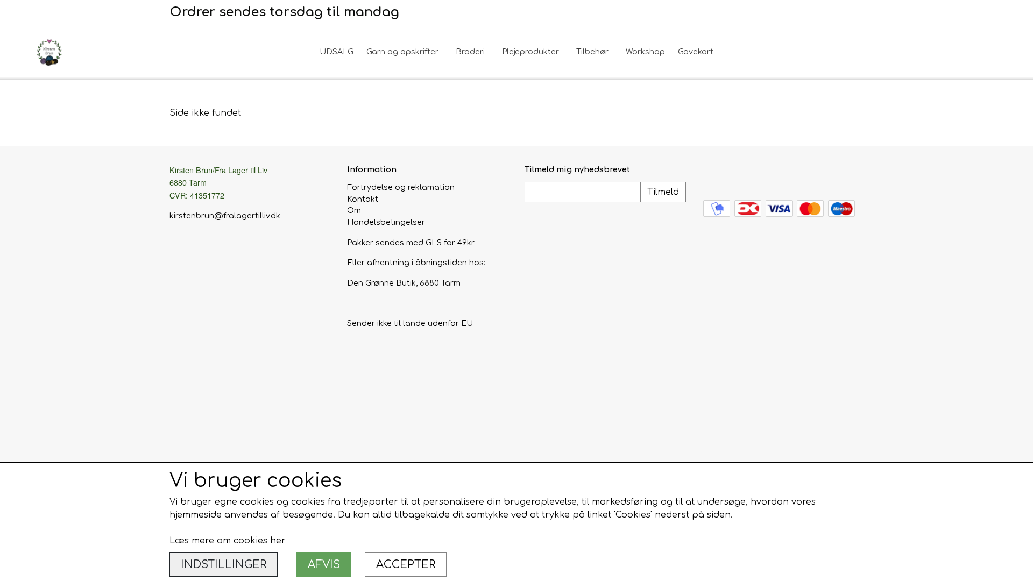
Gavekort (695, 51)
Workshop (645, 51)
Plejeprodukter (530, 51)
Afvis (324, 564)
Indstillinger (223, 564)
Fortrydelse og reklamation (401, 187)
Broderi (470, 51)
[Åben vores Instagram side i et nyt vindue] (734, 175)
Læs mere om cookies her (227, 540)
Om (354, 210)
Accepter (405, 564)
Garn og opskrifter (402, 51)
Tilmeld (663, 192)
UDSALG (336, 51)
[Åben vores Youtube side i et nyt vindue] (757, 175)
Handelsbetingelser (386, 222)
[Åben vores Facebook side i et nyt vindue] (711, 175)
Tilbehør (592, 51)
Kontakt (362, 199)
